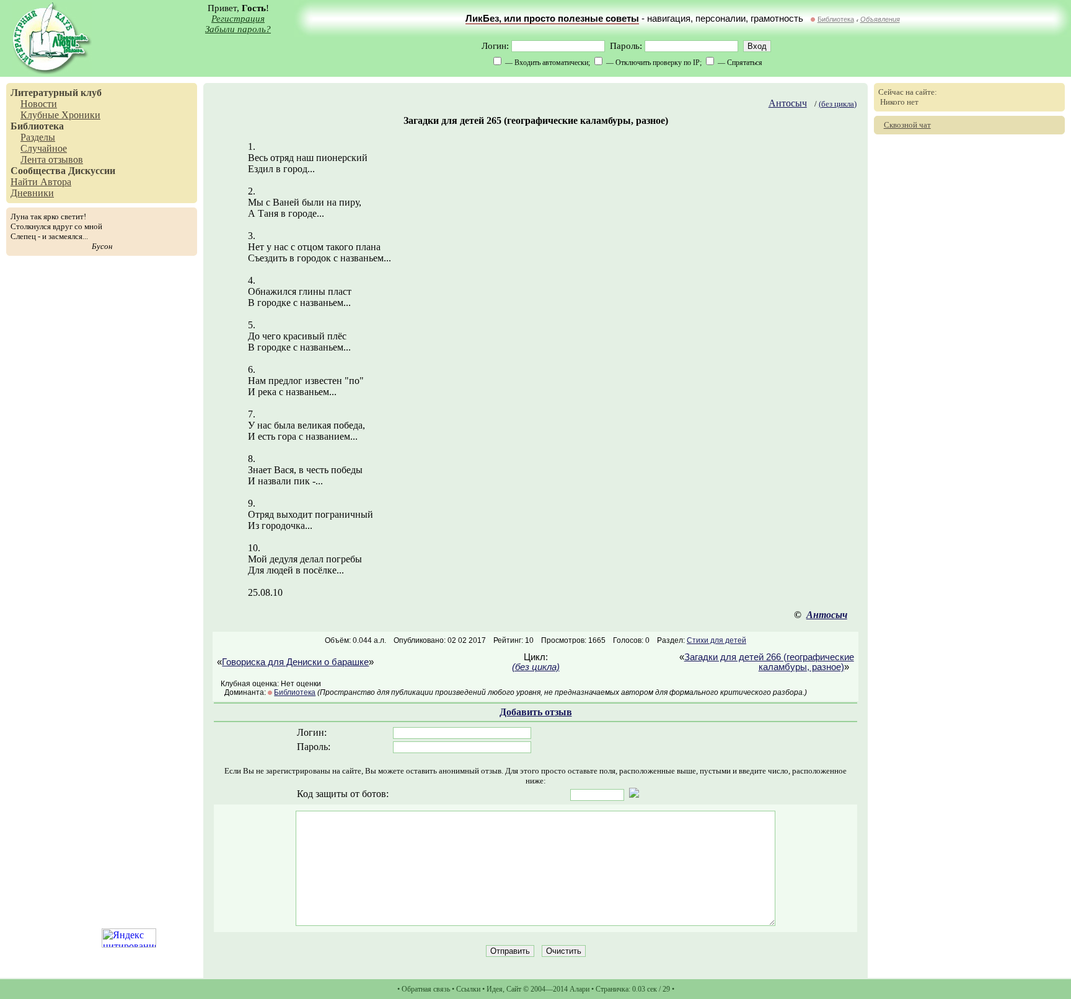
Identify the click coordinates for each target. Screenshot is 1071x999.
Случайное (43, 148)
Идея (495, 989)
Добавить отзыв (536, 712)
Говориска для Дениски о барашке (295, 662)
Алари (579, 989)
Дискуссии (91, 170)
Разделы (37, 137)
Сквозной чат (907, 124)
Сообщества (38, 170)
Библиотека (836, 19)
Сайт (513, 989)
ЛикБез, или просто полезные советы (552, 19)
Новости (38, 103)
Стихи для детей (716, 640)
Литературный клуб (56, 92)
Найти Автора (41, 182)
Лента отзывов (51, 159)
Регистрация (238, 19)
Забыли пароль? (238, 29)
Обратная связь (426, 989)
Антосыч (788, 103)
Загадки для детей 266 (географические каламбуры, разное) (769, 662)
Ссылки (468, 989)
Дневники (32, 193)
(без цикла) (838, 103)
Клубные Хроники (60, 115)
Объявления (880, 19)
